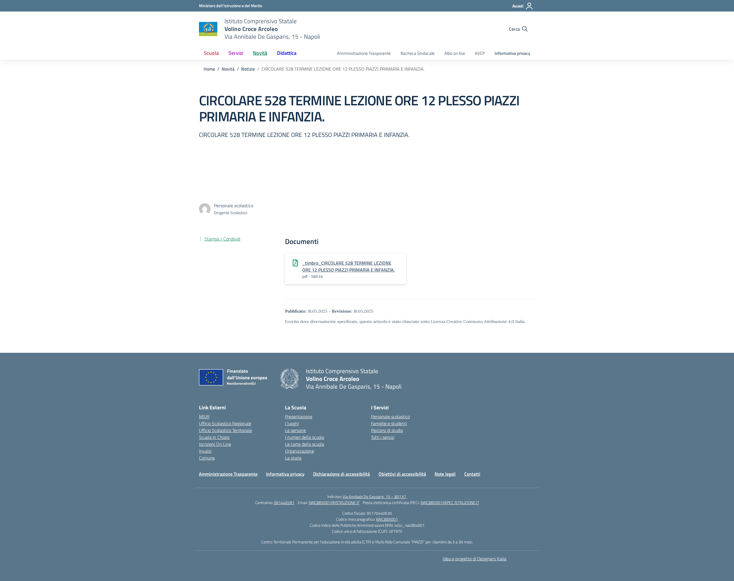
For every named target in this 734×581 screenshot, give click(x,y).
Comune (207, 457)
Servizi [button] (236, 53)
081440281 (284, 502)
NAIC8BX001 (387, 519)
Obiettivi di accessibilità (402, 473)
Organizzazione (299, 451)
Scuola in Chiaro (214, 437)
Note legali (445, 473)
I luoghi (292, 423)
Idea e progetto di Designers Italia (474, 558)
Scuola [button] (211, 53)
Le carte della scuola (304, 444)
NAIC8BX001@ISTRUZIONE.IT (334, 502)
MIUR (204, 416)
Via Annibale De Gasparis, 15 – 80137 (375, 496)
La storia (293, 457)
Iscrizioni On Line (215, 444)
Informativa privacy (512, 53)
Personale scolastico (390, 416)
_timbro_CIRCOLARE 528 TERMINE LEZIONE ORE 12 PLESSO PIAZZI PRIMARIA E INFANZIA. (348, 266)
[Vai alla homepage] (208, 29)
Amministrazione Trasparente (364, 53)
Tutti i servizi (382, 437)
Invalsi (205, 451)
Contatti (472, 473)
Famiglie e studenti (389, 423)
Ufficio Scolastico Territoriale (225, 430)
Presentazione (298, 416)
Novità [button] (260, 53)
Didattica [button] (286, 53)
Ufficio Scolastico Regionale (225, 423)
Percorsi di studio (387, 430)
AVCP (480, 53)
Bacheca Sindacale (418, 53)
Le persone (295, 430)
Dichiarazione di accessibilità (341, 473)
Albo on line (454, 53)
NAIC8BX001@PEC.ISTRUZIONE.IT (450, 502)
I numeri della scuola (304, 437)
